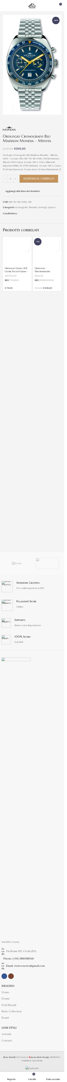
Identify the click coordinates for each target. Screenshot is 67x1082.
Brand (5, 1017)
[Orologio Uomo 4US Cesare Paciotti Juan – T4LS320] (17, 251)
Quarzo (52, 207)
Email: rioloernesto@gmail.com (25, 965)
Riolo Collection (11, 1011)
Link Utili (9, 1027)
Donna (5, 998)
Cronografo (21, 207)
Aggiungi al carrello (38, 178)
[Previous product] (50, 120)
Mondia (33, 207)
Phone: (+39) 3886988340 (18, 958)
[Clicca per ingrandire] (10, 108)
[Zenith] (16, 563)
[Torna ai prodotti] (54, 120)
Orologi (42, 207)
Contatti (6, 1040)
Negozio (7, 986)
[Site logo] (32, 5)
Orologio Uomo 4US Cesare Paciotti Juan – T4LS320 (16, 271)
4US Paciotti (11, 275)
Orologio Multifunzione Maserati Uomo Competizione (43, 273)
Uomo (5, 992)
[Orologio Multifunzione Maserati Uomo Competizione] (47, 251)
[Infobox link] (32, 586)
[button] (26, 242)
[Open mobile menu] (4, 5)
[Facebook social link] (19, 213)
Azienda (6, 1034)
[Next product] (59, 120)
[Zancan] (47, 563)
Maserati (39, 275)
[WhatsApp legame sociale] (24, 213)
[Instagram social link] (11, 976)
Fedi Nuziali (8, 1005)
